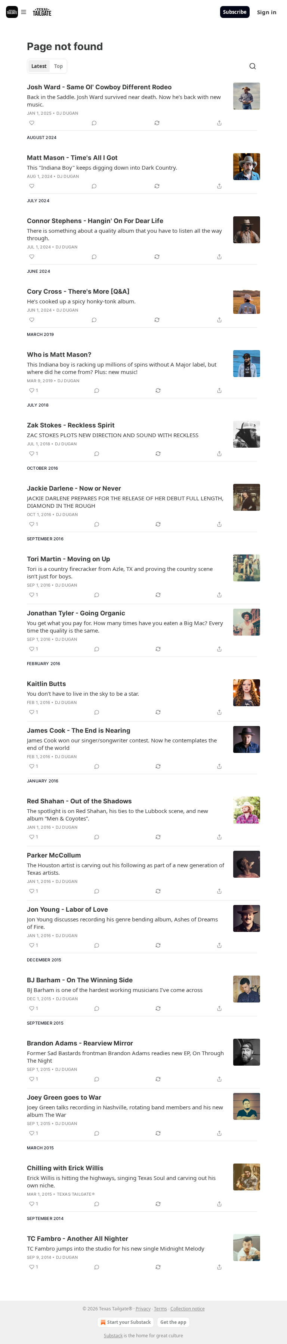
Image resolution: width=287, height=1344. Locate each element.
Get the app (173, 1322)
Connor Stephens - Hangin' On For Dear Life (95, 221)
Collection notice (187, 1309)
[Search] (252, 66)
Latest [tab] (39, 66)
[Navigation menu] (16, 11)
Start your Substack (129, 1322)
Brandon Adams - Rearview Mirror (80, 1043)
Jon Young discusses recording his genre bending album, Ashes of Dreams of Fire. (122, 922)
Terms (160, 1309)
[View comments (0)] (94, 122)
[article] (143, 105)
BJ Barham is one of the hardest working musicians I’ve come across (115, 990)
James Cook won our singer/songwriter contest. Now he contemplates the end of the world (122, 743)
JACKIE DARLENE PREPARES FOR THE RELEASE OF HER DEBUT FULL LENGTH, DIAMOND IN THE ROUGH (125, 501)
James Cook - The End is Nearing (78, 730)
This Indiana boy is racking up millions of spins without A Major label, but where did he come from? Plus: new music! (121, 368)
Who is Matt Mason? (59, 354)
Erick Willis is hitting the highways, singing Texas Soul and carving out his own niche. (121, 1181)
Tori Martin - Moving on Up (68, 559)
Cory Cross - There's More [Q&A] (78, 291)
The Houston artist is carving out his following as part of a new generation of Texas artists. (125, 868)
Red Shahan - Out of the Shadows (79, 801)
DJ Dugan (67, 113)
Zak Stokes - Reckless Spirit (71, 425)
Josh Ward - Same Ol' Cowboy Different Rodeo (99, 87)
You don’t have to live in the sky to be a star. (83, 693)
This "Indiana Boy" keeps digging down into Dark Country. (102, 167)
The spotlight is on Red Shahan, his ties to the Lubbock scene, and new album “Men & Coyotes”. (117, 814)
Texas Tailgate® (76, 1194)
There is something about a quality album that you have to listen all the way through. (124, 234)
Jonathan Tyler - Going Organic (76, 613)
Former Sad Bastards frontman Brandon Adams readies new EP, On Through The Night (125, 1056)
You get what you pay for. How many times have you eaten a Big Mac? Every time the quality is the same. (125, 626)
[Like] (32, 122)
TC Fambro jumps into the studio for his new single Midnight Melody (115, 1248)
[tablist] (47, 66)
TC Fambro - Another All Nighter (77, 1238)
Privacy (143, 1309)
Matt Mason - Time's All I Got (72, 157)
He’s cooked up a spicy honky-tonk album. (81, 301)
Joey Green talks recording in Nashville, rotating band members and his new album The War (125, 1110)
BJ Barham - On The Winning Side (80, 980)
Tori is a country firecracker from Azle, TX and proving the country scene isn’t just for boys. (120, 572)
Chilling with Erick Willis (65, 1168)
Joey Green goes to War (64, 1097)
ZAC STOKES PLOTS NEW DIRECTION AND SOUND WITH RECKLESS (112, 435)
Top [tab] (58, 66)
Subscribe (235, 12)
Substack (113, 1335)
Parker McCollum (54, 855)
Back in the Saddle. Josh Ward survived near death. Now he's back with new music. (124, 100)
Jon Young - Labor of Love (67, 909)
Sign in (267, 12)
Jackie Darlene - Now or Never (74, 488)
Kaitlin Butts (46, 684)
